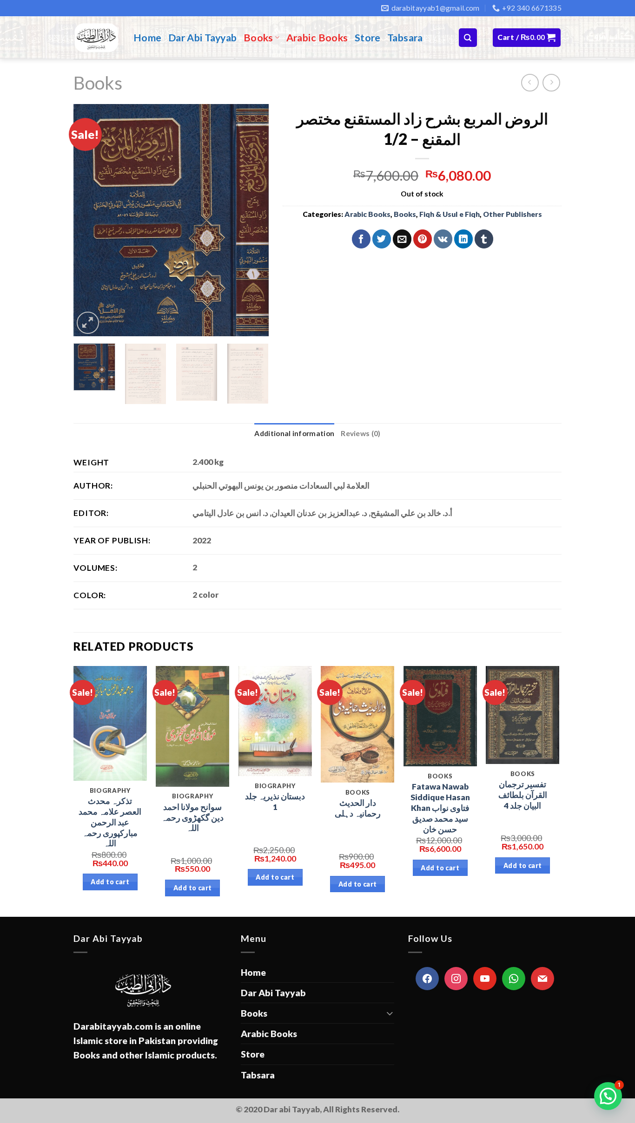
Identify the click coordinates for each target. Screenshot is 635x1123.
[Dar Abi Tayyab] (96, 37)
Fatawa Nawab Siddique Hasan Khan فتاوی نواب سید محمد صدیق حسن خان (440, 808)
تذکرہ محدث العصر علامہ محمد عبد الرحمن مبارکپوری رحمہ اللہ (110, 822)
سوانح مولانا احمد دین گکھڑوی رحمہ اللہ (192, 817)
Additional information (294, 433)
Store (368, 38)
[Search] (468, 37)
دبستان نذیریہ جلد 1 (275, 801)
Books (258, 38)
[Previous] (89, 220)
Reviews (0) (360, 433)
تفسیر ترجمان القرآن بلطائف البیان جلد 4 (522, 794)
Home (147, 38)
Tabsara (405, 38)
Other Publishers (512, 214)
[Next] (253, 220)
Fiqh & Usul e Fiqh (449, 214)
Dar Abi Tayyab (202, 38)
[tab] (294, 433)
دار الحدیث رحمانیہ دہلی (358, 808)
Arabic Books (317, 38)
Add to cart (110, 882)
